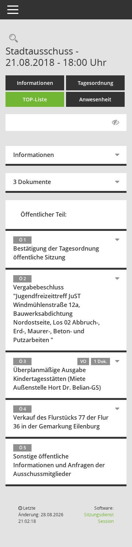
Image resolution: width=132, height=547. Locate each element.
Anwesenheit (95, 99)
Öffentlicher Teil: (43, 214)
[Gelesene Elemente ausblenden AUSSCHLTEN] (115, 122)
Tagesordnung (95, 82)
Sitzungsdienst (99, 518)
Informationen (35, 82)
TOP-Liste (35, 99)
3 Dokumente (32, 182)
